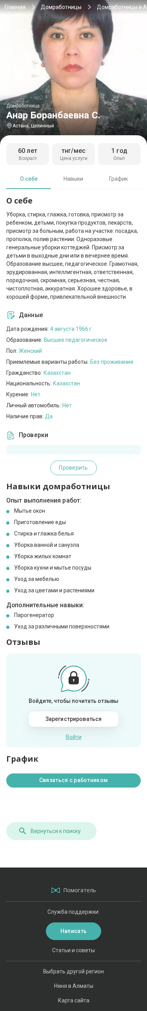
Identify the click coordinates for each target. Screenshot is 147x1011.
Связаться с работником (73, 780)
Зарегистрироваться (73, 719)
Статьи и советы (73, 950)
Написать (73, 931)
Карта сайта (73, 1000)
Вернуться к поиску (56, 831)
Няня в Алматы (73, 986)
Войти (74, 737)
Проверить (73, 468)
